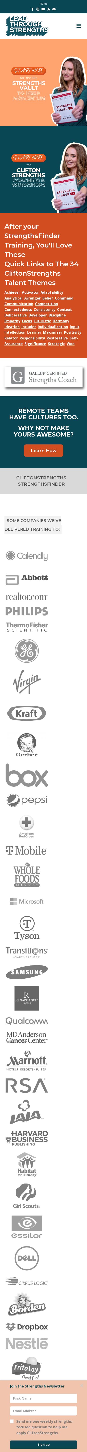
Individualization (53, 326)
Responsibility (32, 338)
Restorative (57, 338)
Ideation (12, 326)
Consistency (44, 309)
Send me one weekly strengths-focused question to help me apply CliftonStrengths (44, 1427)
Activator (30, 292)
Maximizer (52, 332)
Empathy (12, 320)
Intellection (14, 332)
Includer (28, 326)
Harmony (61, 320)
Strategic (56, 343)
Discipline (57, 315)
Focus (27, 320)
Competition (46, 303)
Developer (38, 315)
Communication (18, 303)
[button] (43, 1428)
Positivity (72, 332)
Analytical (13, 298)
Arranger (32, 298)
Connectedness (18, 309)
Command (64, 298)
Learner (34, 332)
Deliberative (15, 315)
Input (74, 326)
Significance (35, 343)
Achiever (12, 292)
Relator (11, 338)
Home (44, 4)
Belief (47, 298)
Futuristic (42, 320)
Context (64, 309)
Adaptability (52, 292)
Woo (71, 343)
